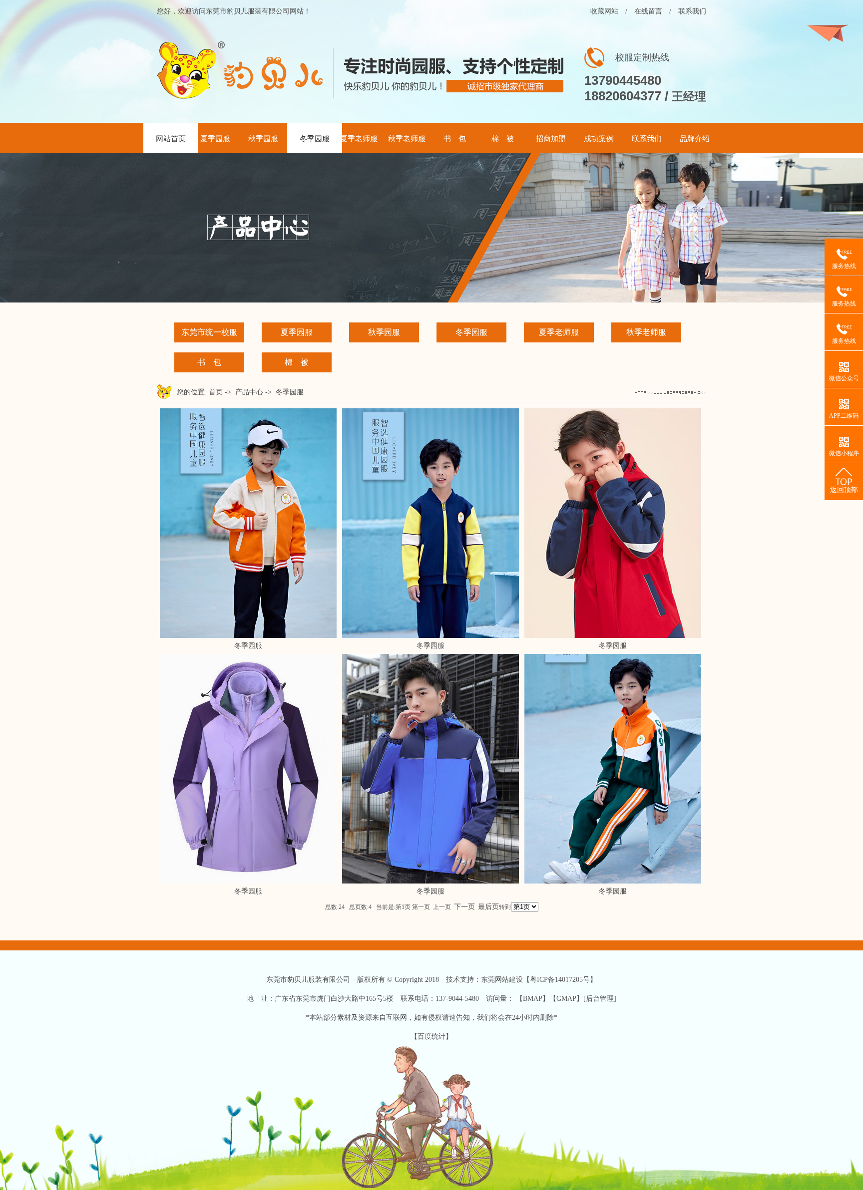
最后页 (488, 906)
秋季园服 (263, 139)
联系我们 (692, 11)
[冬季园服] (248, 635)
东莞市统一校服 (209, 332)
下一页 (464, 906)
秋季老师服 (407, 139)
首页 (216, 392)
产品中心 (249, 392)
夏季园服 (215, 139)
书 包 (454, 139)
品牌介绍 (695, 139)
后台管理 (600, 998)
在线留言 (648, 11)
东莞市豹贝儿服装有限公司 (308, 979)
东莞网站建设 (502, 979)
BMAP (532, 998)
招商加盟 (551, 139)
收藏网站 (604, 11)
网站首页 (171, 139)
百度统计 (431, 1036)
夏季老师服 (359, 139)
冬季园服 (315, 139)
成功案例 (599, 139)
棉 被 (502, 139)
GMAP (566, 998)
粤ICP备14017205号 (560, 979)
